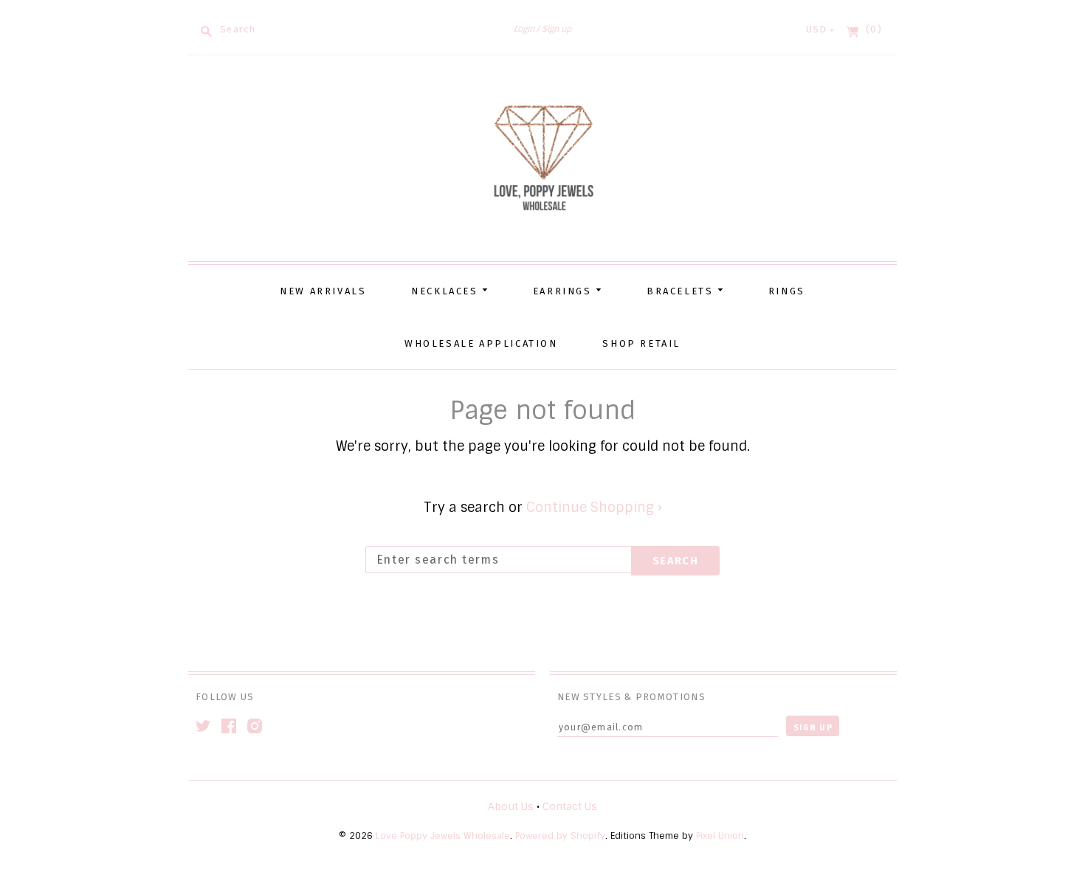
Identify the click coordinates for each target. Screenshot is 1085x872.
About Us (511, 806)
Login (524, 29)
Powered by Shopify (560, 836)
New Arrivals (323, 291)
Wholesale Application (481, 343)
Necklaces (446, 291)
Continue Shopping (593, 507)
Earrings (564, 291)
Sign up (556, 29)
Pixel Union (720, 836)
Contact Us (569, 806)
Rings (786, 291)
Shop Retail (641, 343)
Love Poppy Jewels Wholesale (443, 836)
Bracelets (682, 291)
